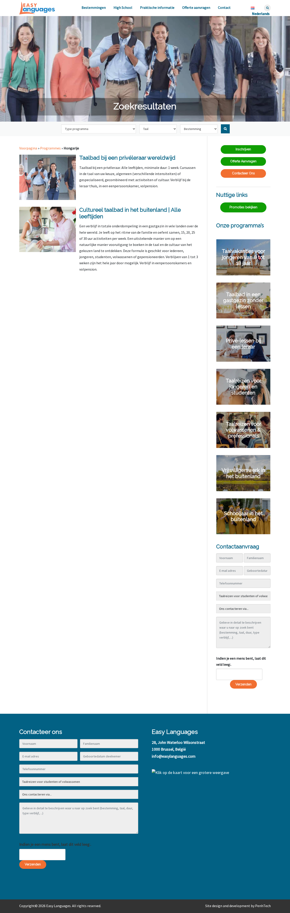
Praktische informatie (157, 7)
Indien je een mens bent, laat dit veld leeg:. (241, 661)
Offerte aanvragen (196, 7)
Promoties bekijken (243, 207)
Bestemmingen (94, 7)
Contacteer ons (243, 173)
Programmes (50, 148)
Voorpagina (28, 148)
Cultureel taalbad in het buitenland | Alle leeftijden (130, 213)
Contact (224, 7)
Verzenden (243, 684)
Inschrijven (243, 149)
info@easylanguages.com (174, 756)
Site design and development (227, 905)
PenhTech (263, 905)
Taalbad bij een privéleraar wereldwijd (127, 157)
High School (123, 7)
